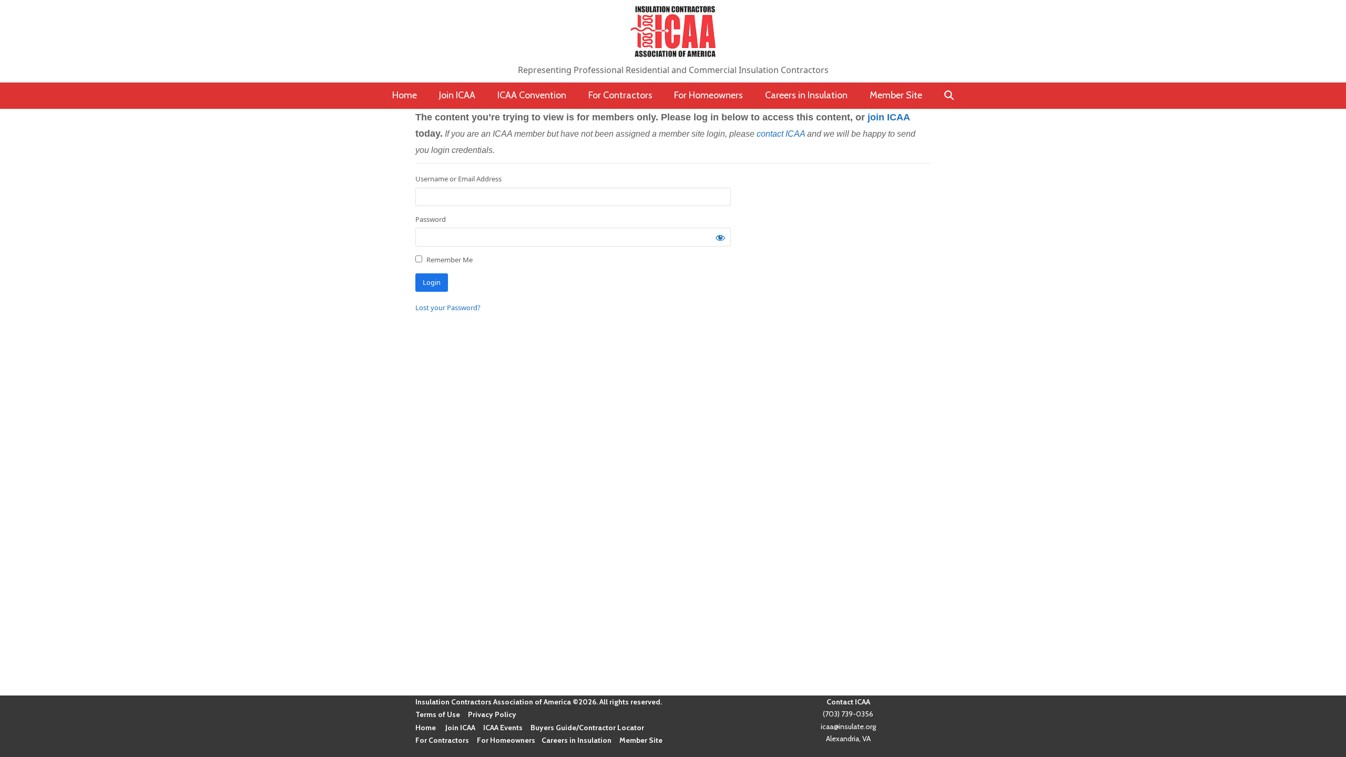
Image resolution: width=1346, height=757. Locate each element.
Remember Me (449, 259)
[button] (949, 96)
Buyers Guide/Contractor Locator (587, 727)
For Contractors (442, 740)
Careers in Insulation (576, 740)
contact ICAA (781, 133)
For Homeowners (506, 740)
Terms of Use (437, 714)
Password (430, 219)
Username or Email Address (458, 178)
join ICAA (889, 117)
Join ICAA (460, 727)
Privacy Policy (492, 714)
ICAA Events (503, 727)
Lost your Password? (448, 307)
